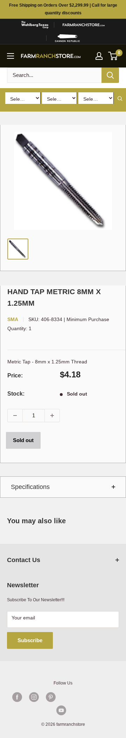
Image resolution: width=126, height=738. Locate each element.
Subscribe (30, 640)
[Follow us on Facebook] (17, 697)
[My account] (99, 56)
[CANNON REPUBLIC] (67, 38)
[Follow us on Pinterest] (51, 697)
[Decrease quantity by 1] (15, 415)
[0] (113, 56)
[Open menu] (10, 56)
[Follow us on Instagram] (34, 697)
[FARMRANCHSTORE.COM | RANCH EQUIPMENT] (84, 25)
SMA (12, 319)
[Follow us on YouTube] (61, 710)
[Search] (110, 75)
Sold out (23, 440)
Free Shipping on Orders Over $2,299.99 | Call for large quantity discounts (63, 9)
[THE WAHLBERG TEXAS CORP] (34, 25)
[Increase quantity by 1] (52, 415)
